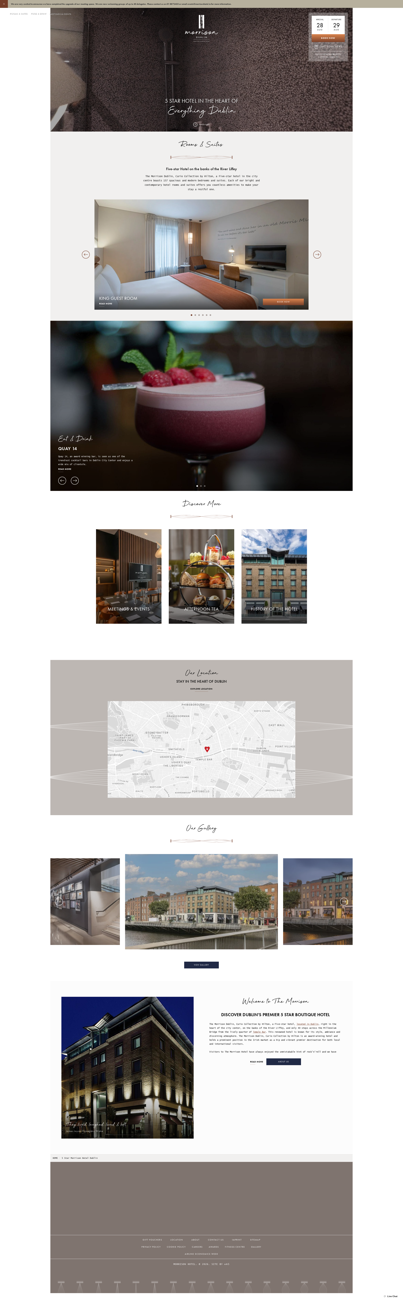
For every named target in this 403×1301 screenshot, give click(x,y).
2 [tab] (195, 315)
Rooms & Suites (19, 14)
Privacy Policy (151, 1246)
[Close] (4, 4)
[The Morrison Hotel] (201, 901)
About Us (283, 1061)
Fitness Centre (235, 1246)
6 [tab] (210, 315)
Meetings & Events (60, 14)
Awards (214, 1246)
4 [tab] (203, 315)
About (195, 1239)
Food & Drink (39, 14)
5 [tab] (206, 315)
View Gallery (201, 965)
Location (176, 1239)
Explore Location (201, 688)
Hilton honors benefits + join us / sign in (328, 55)
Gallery (256, 1246)
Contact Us (216, 1239)
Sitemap (255, 1239)
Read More (105, 304)
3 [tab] (199, 315)
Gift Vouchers (152, 1239)
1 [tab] (191, 315)
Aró (227, 1264)
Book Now (328, 38)
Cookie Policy (176, 1246)
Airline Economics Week (201, 1253)
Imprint (237, 1239)
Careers (197, 1246)
